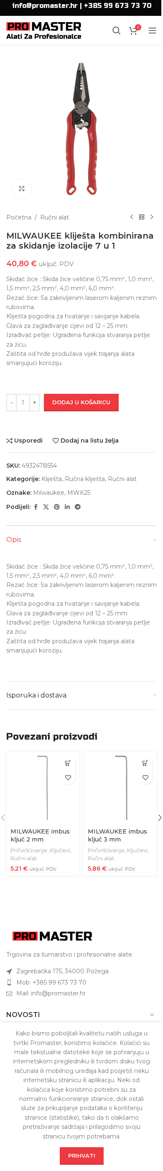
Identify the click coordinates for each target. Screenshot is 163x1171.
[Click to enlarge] (22, 188)
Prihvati (81, 1155)
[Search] (116, 30)
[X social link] (46, 507)
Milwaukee (48, 492)
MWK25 (78, 492)
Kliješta (51, 479)
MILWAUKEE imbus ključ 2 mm (40, 836)
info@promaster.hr (45, 6)
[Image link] (52, 935)
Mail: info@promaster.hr (51, 993)
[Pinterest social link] (56, 507)
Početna (18, 217)
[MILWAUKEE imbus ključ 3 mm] (120, 787)
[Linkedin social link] (67, 507)
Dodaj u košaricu (81, 402)
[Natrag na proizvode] (142, 217)
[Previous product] (132, 217)
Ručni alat (54, 217)
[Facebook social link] (36, 507)
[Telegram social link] (77, 507)
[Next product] (152, 217)
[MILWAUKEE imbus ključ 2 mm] (42, 787)
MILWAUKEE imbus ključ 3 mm (117, 836)
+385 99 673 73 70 (117, 6)
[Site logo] (43, 30)
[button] (68, 762)
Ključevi (60, 850)
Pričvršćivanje (28, 850)
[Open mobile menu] (152, 30)
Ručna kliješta (85, 479)
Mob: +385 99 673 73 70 (51, 982)
